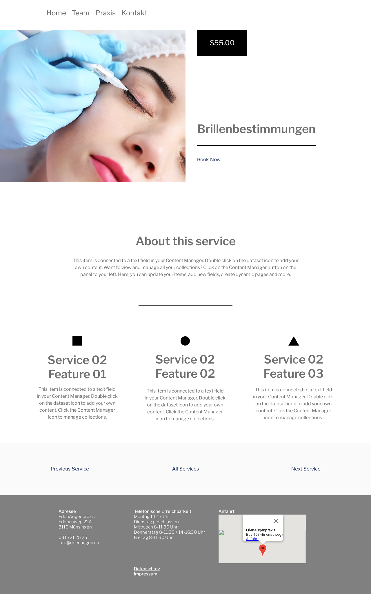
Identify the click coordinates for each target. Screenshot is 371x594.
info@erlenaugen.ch (79, 542)
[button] (210, 160)
